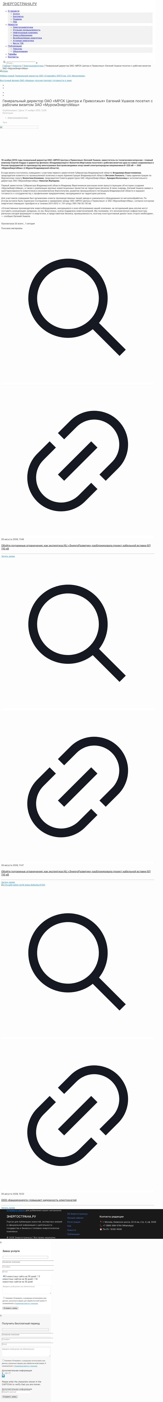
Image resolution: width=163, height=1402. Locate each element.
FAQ (69, 1226)
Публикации (73, 1234)
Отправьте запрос (16, 1210)
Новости (17, 65)
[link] (36, 63)
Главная (7, 65)
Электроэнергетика (33, 65)
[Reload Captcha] (3, 1376)
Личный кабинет (75, 1218)
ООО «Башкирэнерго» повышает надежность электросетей (39, 1200)
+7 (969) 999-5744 (112, 1225)
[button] (25, 1376)
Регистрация (73, 1222)
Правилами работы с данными (26, 1303)
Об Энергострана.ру (77, 1214)
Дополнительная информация (17, 1370)
